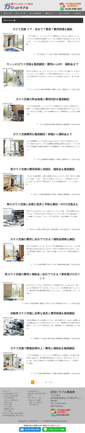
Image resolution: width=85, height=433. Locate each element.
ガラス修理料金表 (35, 13)
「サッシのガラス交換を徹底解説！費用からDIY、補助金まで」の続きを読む (54, 89)
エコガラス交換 (8, 406)
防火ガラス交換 (8, 404)
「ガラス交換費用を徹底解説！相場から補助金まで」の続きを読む (57, 159)
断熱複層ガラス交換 (9, 408)
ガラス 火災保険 (8, 411)
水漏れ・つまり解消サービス (36, 402)
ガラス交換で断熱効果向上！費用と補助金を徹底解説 (42, 348)
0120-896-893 (73, 8)
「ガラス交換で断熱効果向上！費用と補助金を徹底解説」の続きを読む (56, 373)
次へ (51, 382)
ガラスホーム (6, 391)
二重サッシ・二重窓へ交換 (10, 400)
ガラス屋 (8, 13)
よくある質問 (65, 13)
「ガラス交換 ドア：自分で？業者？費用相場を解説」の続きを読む (57, 54)
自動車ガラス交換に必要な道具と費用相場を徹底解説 (42, 313)
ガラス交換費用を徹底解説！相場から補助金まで (42, 134)
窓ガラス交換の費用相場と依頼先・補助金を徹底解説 (42, 169)
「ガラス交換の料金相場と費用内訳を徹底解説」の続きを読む (59, 124)
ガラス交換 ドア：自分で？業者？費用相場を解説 (42, 29)
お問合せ (78, 13)
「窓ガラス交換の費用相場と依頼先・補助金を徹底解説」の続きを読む (56, 194)
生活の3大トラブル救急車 (34, 400)
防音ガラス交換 (8, 402)
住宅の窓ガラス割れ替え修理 (11, 395)
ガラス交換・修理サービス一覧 (10, 393)
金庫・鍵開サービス (34, 404)
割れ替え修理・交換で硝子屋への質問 (36, 393)
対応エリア (50, 13)
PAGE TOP (81, 418)
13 (46, 382)
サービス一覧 (21, 13)
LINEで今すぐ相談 (56, 429)
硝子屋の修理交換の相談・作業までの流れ (13, 415)
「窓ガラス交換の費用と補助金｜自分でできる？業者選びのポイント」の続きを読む (51, 303)
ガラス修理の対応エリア (33, 391)
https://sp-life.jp (57, 406)
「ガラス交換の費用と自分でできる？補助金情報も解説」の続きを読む (56, 264)
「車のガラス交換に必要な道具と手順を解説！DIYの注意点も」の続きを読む (54, 229)
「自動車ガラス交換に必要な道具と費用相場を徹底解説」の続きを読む (56, 338)
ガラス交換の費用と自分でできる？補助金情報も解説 (42, 239)
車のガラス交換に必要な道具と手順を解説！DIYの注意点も (42, 204)
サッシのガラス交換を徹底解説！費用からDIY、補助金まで (42, 64)
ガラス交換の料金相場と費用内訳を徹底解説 (42, 99)
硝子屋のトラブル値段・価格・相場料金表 (13, 413)
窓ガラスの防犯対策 (9, 398)
